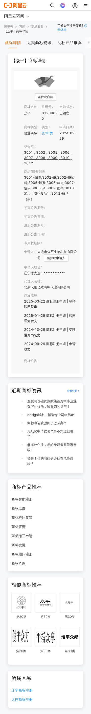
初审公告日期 (34, 217)
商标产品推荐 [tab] (69, 42)
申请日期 (66, 127)
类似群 (29, 147)
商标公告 (30, 361)
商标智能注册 (22, 499)
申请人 (29, 252)
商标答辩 (18, 526)
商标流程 (30, 295)
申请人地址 (32, 267)
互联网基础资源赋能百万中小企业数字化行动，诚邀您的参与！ (52, 403)
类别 (45, 127)
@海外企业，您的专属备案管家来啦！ (52, 447)
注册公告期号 (34, 225)
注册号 (47, 107)
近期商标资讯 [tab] (39, 42)
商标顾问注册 (22, 554)
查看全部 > (73, 390)
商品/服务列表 (34, 171)
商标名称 (30, 107)
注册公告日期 (34, 234)
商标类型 (30, 127)
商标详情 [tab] (13, 42)
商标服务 (37, 26)
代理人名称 (32, 281)
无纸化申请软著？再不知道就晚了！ (50, 433)
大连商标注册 (22, 700)
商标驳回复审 (22, 517)
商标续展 (18, 508)
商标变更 (18, 545)
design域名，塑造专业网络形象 (50, 415)
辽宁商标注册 (22, 690)
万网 (22, 26)
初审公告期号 (34, 208)
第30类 (47, 133)
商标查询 (18, 563)
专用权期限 (32, 243)
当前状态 (66, 107)
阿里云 (8, 26)
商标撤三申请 (22, 536)
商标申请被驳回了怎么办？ (47, 423)
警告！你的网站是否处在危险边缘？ (50, 461)
